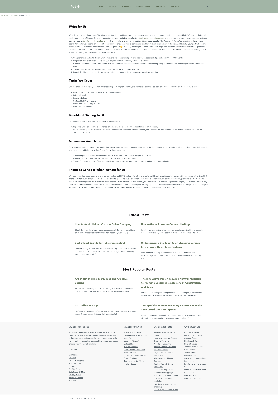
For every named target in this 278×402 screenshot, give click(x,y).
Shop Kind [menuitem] (159, 6)
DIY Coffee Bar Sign (86, 305)
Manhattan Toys (190, 355)
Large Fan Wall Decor (193, 335)
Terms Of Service (76, 378)
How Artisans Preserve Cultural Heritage (165, 224)
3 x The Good (74, 369)
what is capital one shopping (166, 375)
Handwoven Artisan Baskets (165, 338)
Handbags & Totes (191, 341)
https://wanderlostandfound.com (150, 38)
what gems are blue (192, 378)
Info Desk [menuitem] (174, 6)
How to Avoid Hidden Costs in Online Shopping (103, 224)
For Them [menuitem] (125, 6)
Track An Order (75, 363)
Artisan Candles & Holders (165, 347)
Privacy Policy (75, 375)
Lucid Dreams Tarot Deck (134, 350)
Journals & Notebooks (193, 347)
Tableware (158, 367)
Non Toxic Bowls (161, 350)
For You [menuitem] (111, 6)
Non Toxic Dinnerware (163, 344)
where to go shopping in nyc (166, 390)
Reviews (72, 358)
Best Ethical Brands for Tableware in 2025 (100, 243)
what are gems (190, 375)
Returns (72, 366)
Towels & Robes (190, 352)
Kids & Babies (189, 350)
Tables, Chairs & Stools (163, 364)
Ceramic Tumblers (161, 341)
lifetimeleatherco (131, 347)
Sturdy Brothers (130, 358)
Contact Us (73, 355)
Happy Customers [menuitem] (143, 6)
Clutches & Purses (191, 332)
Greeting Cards (190, 338)
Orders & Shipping (76, 360)
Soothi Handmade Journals (135, 355)
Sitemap (72, 380)
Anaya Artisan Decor (132, 332)
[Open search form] (208, 6)
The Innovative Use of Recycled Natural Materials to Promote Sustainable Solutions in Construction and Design (171, 283)
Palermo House (130, 352)
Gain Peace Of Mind (77, 372)
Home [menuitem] (101, 6)
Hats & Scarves (190, 344)
